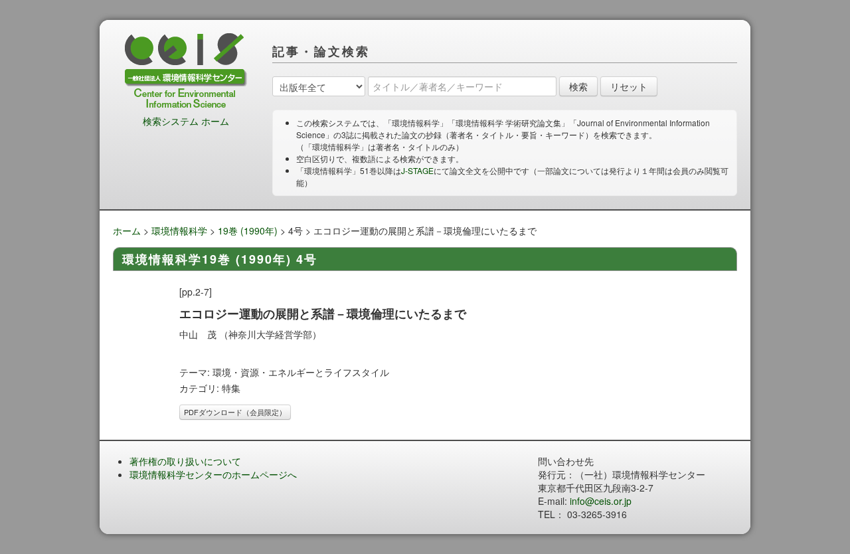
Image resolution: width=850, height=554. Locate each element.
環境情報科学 (179, 230)
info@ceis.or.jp (601, 501)
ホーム (127, 230)
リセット (628, 86)
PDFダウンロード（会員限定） (235, 412)
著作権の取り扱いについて (185, 461)
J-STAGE (417, 170)
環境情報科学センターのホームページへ (213, 474)
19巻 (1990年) (248, 230)
